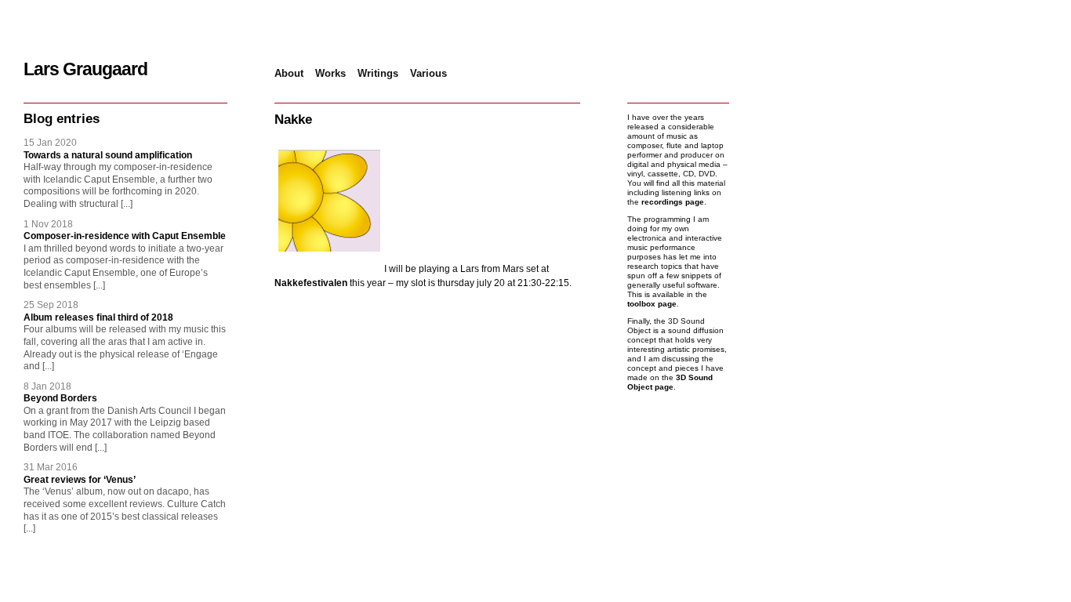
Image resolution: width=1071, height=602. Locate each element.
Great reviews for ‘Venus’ (80, 479)
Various (428, 73)
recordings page (672, 202)
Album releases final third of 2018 (98, 317)
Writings (378, 73)
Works (330, 73)
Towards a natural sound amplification (108, 155)
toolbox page (652, 303)
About (288, 73)
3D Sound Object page (670, 382)
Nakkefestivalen (310, 282)
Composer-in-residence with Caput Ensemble (125, 235)
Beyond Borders (60, 398)
